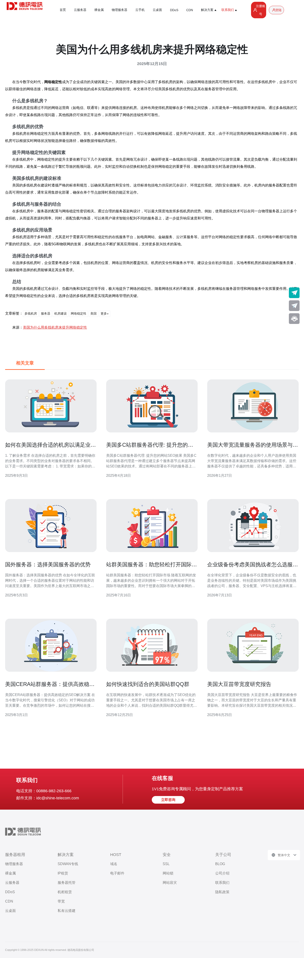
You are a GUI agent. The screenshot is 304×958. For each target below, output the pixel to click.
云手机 (140, 10)
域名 (113, 864)
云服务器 (80, 10)
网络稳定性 (78, 313)
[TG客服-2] (294, 305)
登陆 (278, 10)
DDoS (174, 10)
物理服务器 (119, 10)
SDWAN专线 (68, 864)
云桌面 (157, 10)
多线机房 (30, 313)
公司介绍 (222, 873)
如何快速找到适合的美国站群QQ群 (147, 684)
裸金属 (99, 10)
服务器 (45, 313)
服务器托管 (66, 882)
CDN (189, 10)
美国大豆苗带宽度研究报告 (239, 684)
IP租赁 (63, 873)
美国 (93, 313)
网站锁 (168, 873)
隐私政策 (222, 892)
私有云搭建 (66, 911)
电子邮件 (117, 873)
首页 (63, 10)
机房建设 (60, 313)
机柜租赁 (65, 892)
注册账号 (260, 10)
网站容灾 (170, 882)
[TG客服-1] (294, 292)
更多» (105, 313)
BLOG (220, 864)
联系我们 (222, 882)
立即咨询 (168, 800)
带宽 (61, 901)
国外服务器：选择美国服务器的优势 (48, 564)
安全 (167, 854)
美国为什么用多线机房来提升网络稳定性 (55, 327)
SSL (166, 864)
